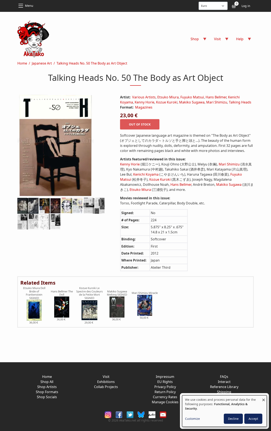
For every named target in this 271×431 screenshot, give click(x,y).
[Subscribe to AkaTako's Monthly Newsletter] (163, 414)
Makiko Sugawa (192, 102)
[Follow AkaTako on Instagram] (108, 414)
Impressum (165, 376)
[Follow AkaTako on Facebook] (119, 414)
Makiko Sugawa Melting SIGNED (117, 293)
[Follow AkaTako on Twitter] (130, 414)
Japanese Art (42, 63)
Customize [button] (192, 419)
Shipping (224, 392)
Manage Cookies (165, 402)
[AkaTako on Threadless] (152, 414)
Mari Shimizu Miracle (145, 293)
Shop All (46, 381)
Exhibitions (106, 381)
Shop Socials (47, 397)
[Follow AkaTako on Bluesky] (141, 414)
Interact (224, 381)
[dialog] (224, 411)
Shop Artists (47, 386)
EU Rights (165, 381)
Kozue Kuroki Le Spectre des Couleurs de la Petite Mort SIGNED (89, 293)
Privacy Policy (165, 386)
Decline (233, 419)
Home (22, 63)
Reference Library (224, 386)
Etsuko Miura (168, 97)
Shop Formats (47, 392)
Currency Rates (165, 397)
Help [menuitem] (237, 40)
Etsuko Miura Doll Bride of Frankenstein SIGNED (34, 293)
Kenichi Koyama (146, 174)
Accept (253, 419)
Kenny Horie (144, 102)
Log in (246, 6)
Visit (106, 376)
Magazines (143, 107)
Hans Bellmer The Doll (62, 293)
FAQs (224, 376)
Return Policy (165, 392)
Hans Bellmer (216, 97)
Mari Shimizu (216, 102)
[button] (63, 146)
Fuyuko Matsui (192, 97)
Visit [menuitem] (215, 40)
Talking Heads (240, 102)
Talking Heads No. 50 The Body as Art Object (92, 63)
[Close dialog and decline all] (263, 398)
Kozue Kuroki (166, 102)
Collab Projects (106, 386)
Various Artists (144, 97)
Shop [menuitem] (192, 40)
